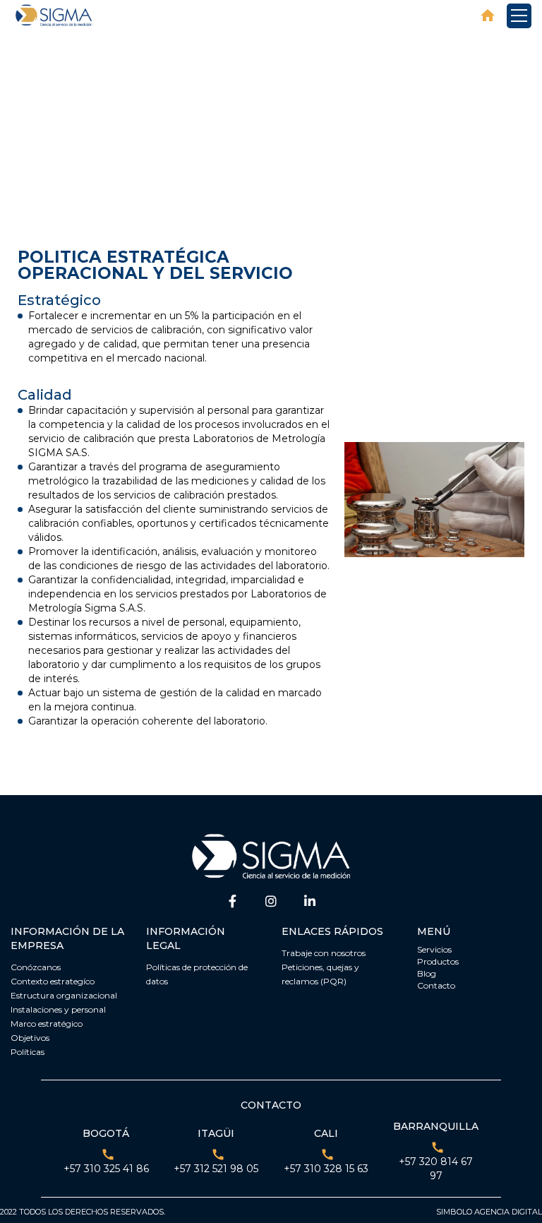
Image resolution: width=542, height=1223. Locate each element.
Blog (426, 973)
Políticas (27, 1051)
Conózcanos (36, 967)
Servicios (434, 949)
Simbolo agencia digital (489, 1212)
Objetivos (30, 1037)
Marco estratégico (47, 1023)
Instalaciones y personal (58, 1009)
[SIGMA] (54, 15)
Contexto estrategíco (53, 981)
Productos (438, 961)
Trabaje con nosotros (324, 953)
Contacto (436, 985)
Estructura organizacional (64, 995)
